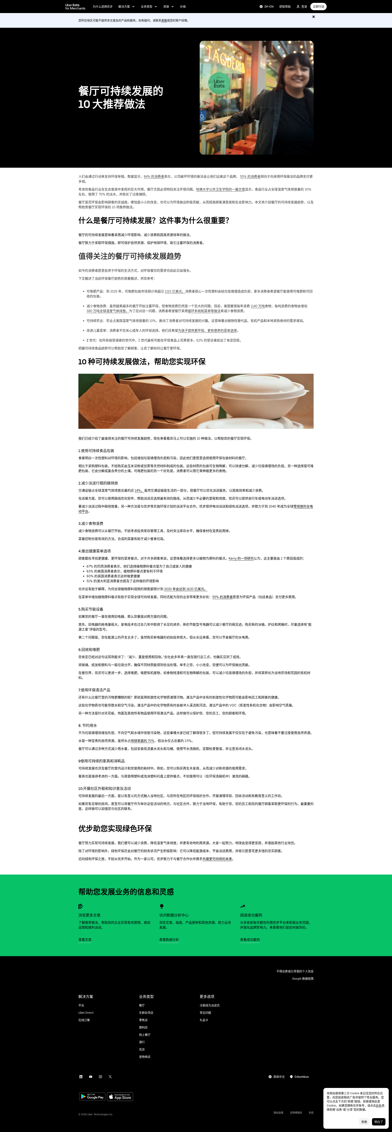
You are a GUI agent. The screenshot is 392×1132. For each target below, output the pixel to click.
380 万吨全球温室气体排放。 (108, 311)
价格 (183, 6)
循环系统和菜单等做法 (204, 311)
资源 (166, 6)
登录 (304, 6)
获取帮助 (285, 6)
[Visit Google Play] (92, 1097)
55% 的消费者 (250, 177)
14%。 (139, 490)
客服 (164, 20)
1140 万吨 (258, 306)
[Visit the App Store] (120, 1097)
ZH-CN (269, 6)
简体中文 (279, 1076)
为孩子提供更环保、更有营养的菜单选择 (207, 331)
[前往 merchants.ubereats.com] (75, 6)
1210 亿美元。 (175, 291)
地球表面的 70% (142, 741)
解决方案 (124, 6)
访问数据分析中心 (174, 915)
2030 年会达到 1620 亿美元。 (185, 589)
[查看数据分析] (161, 906)
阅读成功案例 (251, 915)
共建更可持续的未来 (217, 859)
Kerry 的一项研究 (241, 558)
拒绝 (364, 1121)
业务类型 (146, 6)
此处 (379, 1105)
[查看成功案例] (242, 906)
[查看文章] (80, 906)
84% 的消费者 (154, 177)
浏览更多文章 (89, 915)
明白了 (378, 1121)
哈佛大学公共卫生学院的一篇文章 (220, 189)
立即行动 (318, 6)
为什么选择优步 (103, 6)
